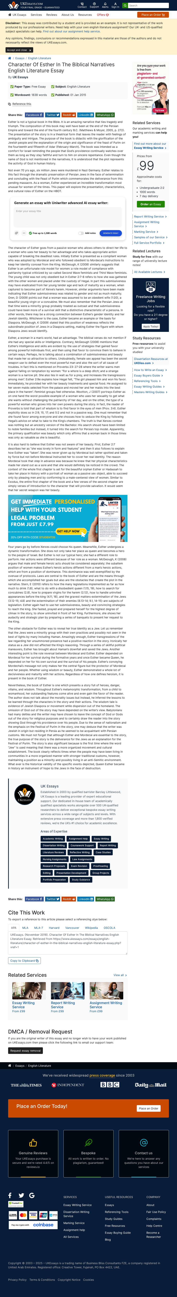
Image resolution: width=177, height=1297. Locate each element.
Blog (108, 1239)
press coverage (102, 1075)
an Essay (151, 204)
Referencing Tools (146, 381)
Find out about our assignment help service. (71, 31)
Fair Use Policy (156, 1212)
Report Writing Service (149, 216)
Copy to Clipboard (23, 960)
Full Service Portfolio (148, 242)
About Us (68, 14)
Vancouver (72, 927)
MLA (25, 927)
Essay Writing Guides (148, 386)
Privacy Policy (17, 1279)
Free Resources (115, 1225)
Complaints (153, 1219)
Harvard (54, 927)
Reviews (51, 14)
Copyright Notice (69, 1279)
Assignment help (74, 1230)
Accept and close (17, 49)
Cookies (88, 1279)
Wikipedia (91, 927)
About (150, 1205)
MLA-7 (38, 927)
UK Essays (19, 14)
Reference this (21, 104)
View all (119, 975)
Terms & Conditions (42, 1279)
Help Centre (154, 1225)
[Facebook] (11, 1195)
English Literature (39, 58)
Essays (19, 58)
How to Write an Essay (149, 370)
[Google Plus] (32, 1195)
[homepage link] (10, 58)
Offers (101, 14)
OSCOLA (109, 927)
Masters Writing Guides (149, 392)
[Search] (125, 5)
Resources (85, 14)
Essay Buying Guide (118, 1232)
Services (36, 14)
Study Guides (113, 1219)
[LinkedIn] (22, 1195)
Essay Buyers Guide (147, 375)
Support (94, 6)
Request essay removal (25, 1050)
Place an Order (152, 14)
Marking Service (145, 231)
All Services (71, 1237)
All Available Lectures (148, 272)
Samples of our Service (149, 237)
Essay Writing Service (77, 1205)
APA (13, 927)
